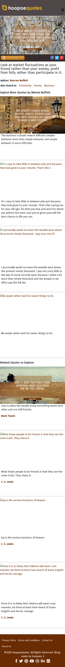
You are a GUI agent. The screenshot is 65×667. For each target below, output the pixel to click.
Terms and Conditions (29, 640)
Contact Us (47, 640)
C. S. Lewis (7, 481)
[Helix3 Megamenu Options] (62, 10)
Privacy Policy (9, 640)
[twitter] (21, 661)
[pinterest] (26, 661)
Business (49, 85)
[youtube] (32, 661)
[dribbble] (37, 661)
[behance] (43, 661)
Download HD (15, 57)
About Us (6, 646)
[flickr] (48, 661)
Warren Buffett (19, 80)
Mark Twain (8, 415)
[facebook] (16, 661)
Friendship (25, 85)
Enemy (38, 85)
